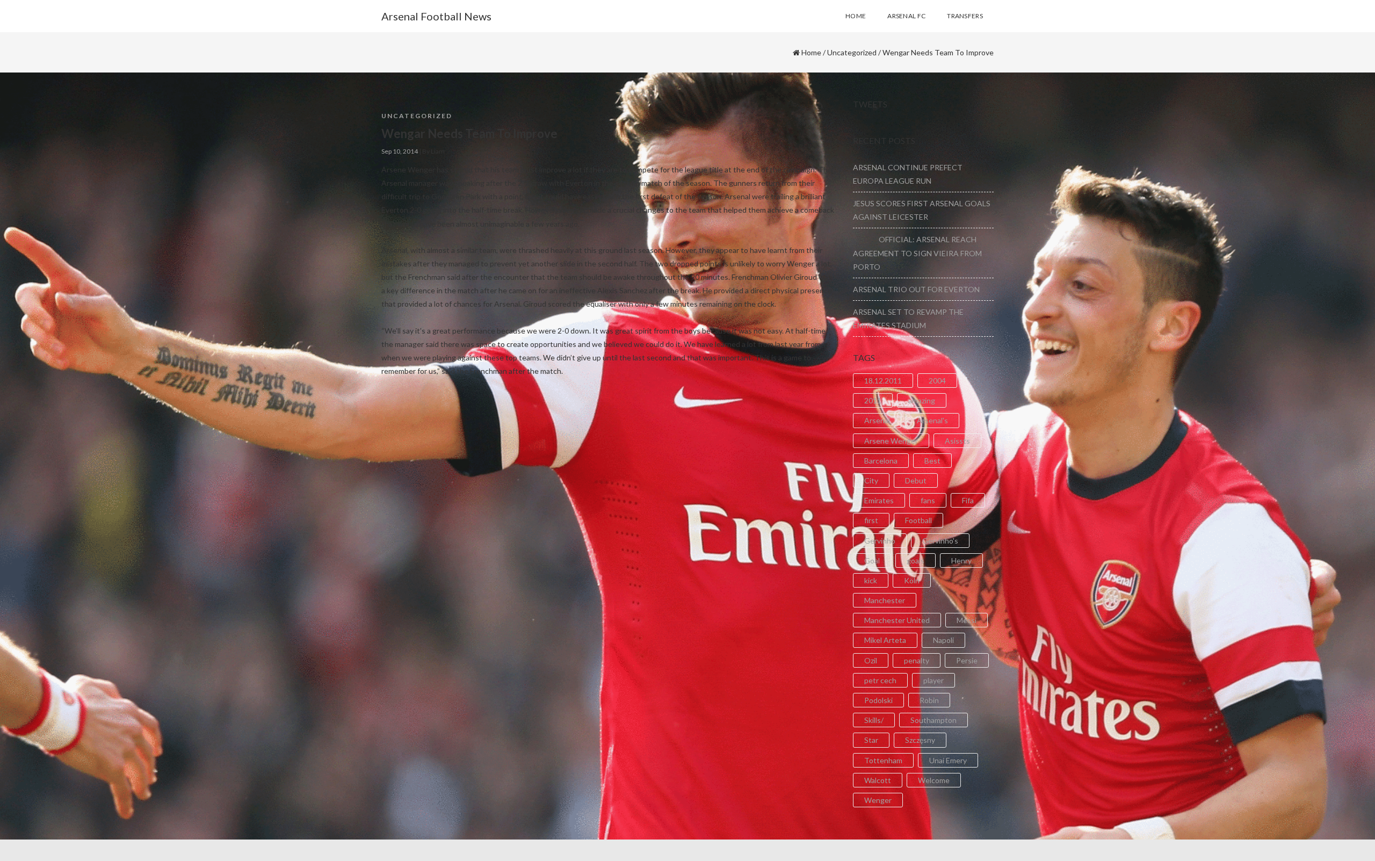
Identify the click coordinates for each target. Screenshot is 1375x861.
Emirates (879, 500)
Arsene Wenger (891, 440)
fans (928, 500)
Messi (966, 620)
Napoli (943, 640)
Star (871, 739)
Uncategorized (852, 52)
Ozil (870, 660)
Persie (967, 660)
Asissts (957, 440)
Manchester (884, 600)
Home (811, 52)
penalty (916, 660)
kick (870, 580)
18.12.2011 (883, 380)
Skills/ (874, 720)
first (871, 520)
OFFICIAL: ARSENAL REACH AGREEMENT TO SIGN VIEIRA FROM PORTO (917, 253)
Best (932, 460)
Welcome (934, 780)
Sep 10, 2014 (399, 151)
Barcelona (881, 460)
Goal (872, 560)
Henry (961, 560)
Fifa (968, 500)
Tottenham (883, 760)
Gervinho (879, 540)
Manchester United (897, 620)
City (871, 480)
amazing (921, 400)
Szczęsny (920, 739)
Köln (912, 580)
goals (915, 560)
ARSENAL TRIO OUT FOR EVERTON (916, 289)
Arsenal (877, 420)
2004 (937, 380)
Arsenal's (932, 420)
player (933, 680)
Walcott (877, 780)
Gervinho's (940, 540)
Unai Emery (948, 760)
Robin (929, 700)
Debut (916, 480)
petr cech (880, 680)
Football (918, 520)
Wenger (878, 800)
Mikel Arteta (885, 640)
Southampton (933, 720)
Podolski (878, 700)
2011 (872, 400)
